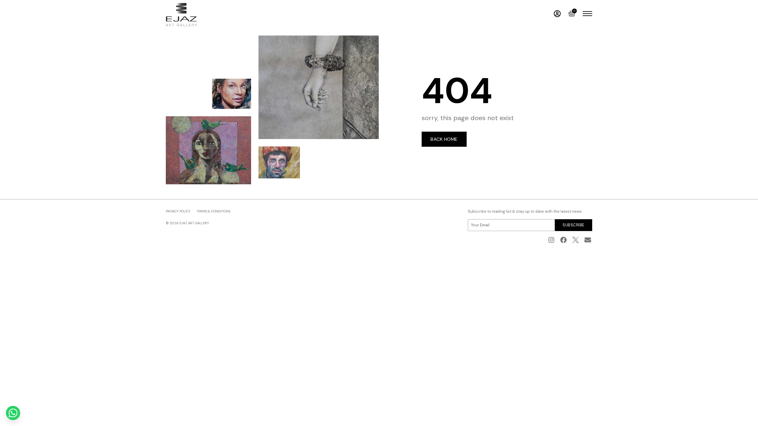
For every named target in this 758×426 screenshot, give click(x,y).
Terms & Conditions (213, 211)
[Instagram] (551, 240)
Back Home (444, 139)
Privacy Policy (178, 211)
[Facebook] (563, 240)
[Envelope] (587, 240)
